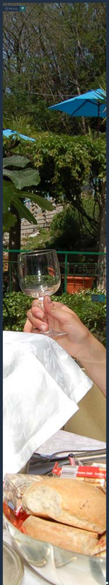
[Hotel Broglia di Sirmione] (11, 10)
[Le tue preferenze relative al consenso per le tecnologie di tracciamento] (107, 583)
